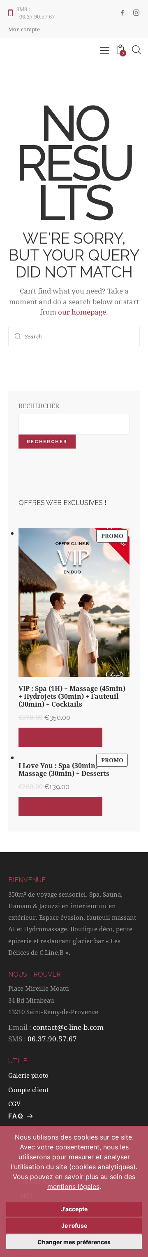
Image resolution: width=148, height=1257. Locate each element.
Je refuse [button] (74, 1225)
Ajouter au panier (60, 737)
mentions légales (73, 1186)
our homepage (82, 312)
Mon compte (24, 29)
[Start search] (18, 337)
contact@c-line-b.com (68, 1027)
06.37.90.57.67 (52, 1038)
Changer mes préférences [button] (74, 1241)
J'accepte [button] (74, 1208)
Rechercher (47, 441)
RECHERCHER (38, 406)
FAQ (16, 1116)
